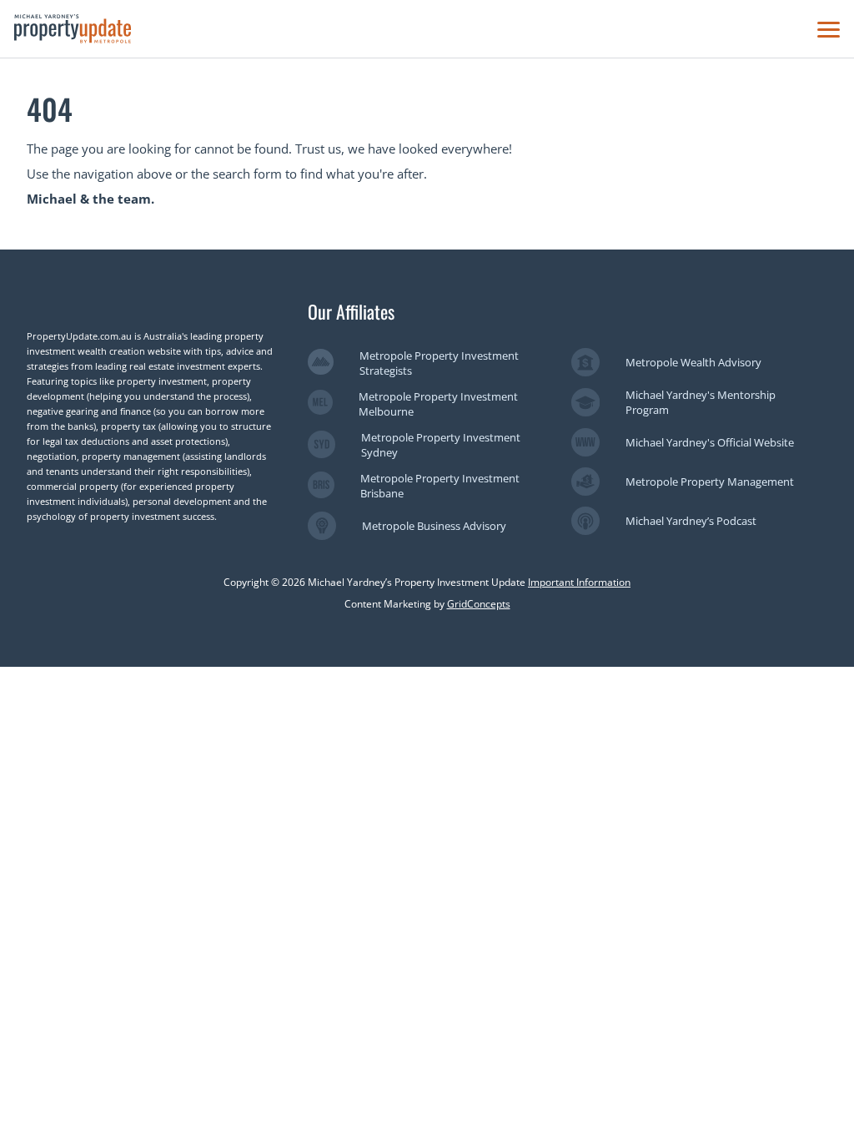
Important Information (579, 582)
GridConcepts (478, 604)
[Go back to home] (72, 29)
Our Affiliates (351, 311)
